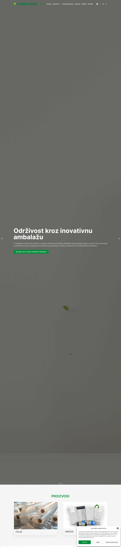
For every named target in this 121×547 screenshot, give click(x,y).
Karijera (83, 4)
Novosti (77, 4)
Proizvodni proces (68, 4)
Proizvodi (56, 4)
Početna (42, 4)
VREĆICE (69, 531)
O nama (48, 4)
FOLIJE (19, 532)
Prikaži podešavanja (112, 542)
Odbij (97, 542)
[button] (118, 528)
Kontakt (90, 4)
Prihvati (84, 542)
